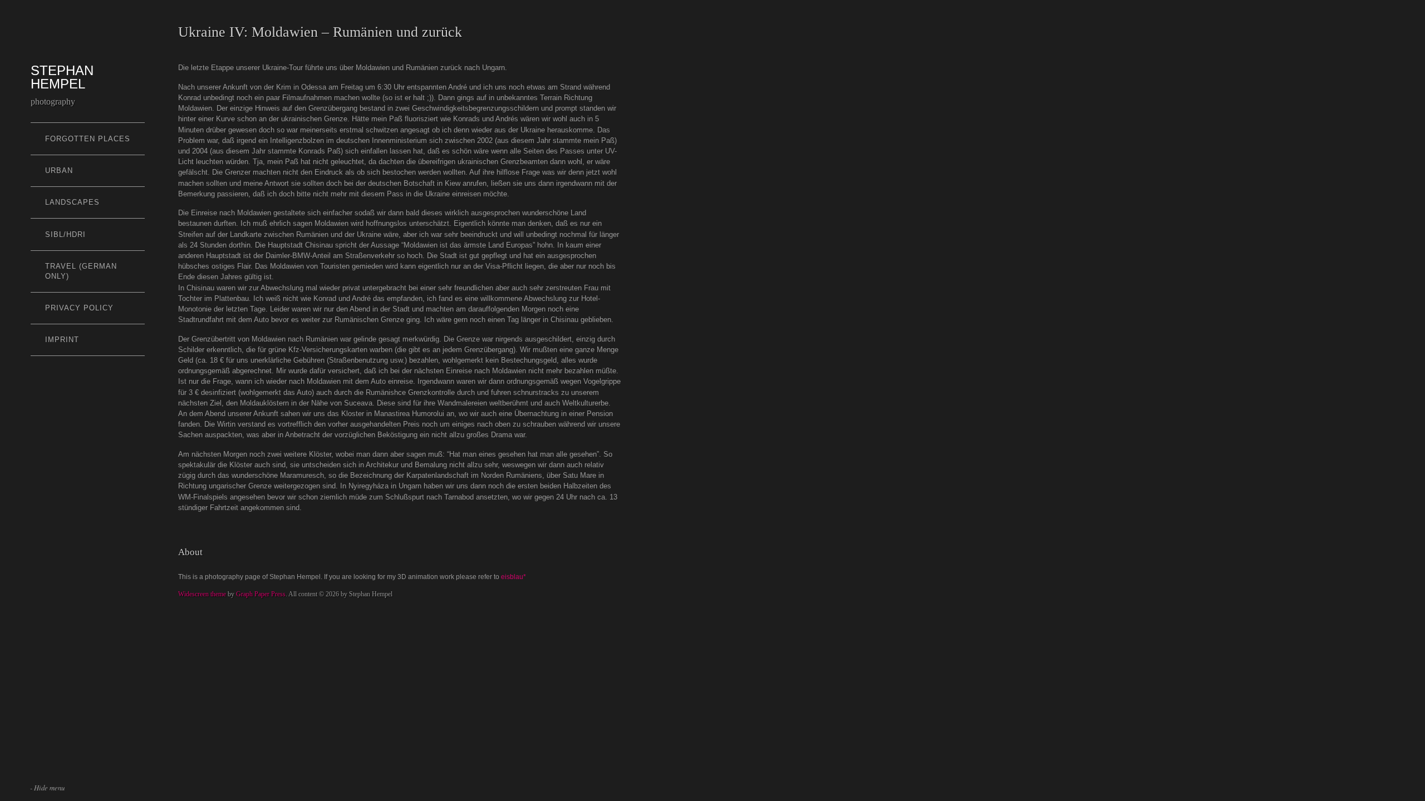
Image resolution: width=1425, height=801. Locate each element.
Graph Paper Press (261, 594)
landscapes (72, 202)
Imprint (62, 339)
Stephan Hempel (62, 77)
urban (59, 170)
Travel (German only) (81, 271)
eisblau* (513, 576)
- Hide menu (47, 787)
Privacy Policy (79, 308)
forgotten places (87, 139)
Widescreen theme (202, 594)
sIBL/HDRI (65, 234)
